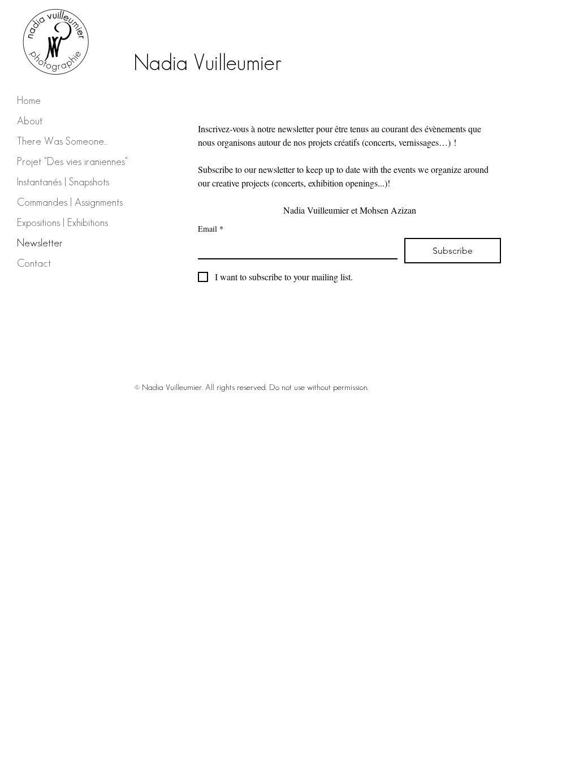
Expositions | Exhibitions (62, 222)
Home (29, 100)
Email (210, 228)
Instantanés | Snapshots (63, 182)
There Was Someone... (62, 141)
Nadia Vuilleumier (207, 62)
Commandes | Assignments (70, 202)
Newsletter (40, 243)
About (29, 121)
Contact (34, 263)
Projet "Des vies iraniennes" (72, 161)
